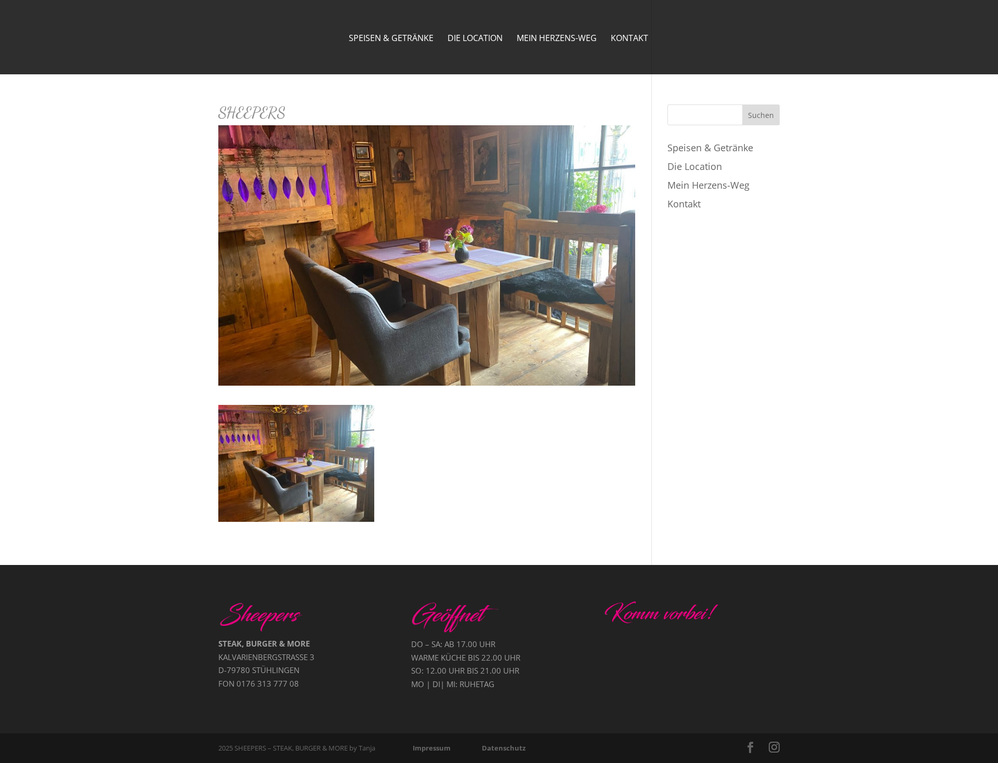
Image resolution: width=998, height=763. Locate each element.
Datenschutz (504, 748)
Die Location (475, 39)
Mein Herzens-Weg (557, 39)
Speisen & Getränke (391, 39)
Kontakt (629, 39)
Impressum (432, 748)
